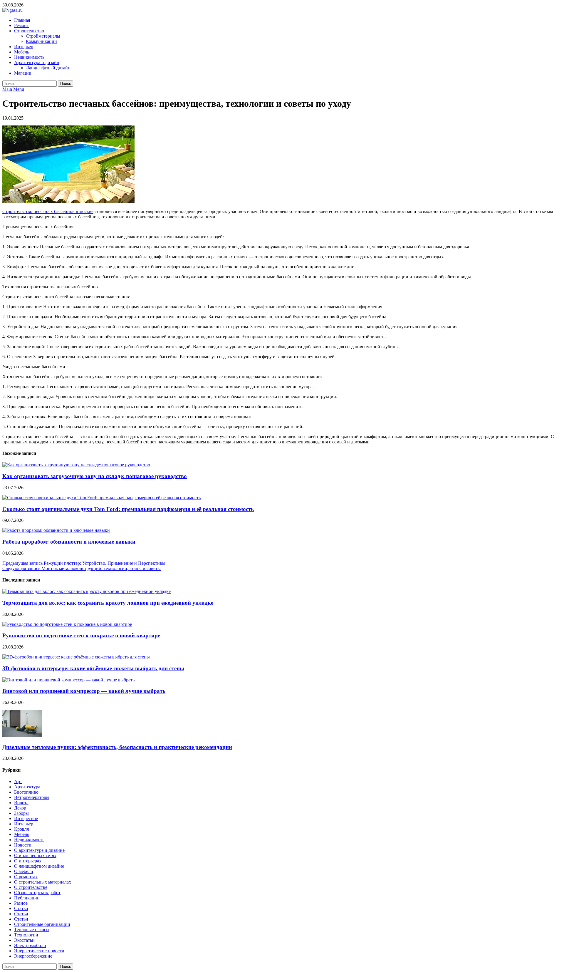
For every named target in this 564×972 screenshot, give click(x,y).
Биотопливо (26, 792)
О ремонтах (26, 876)
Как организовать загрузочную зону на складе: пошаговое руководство (94, 476)
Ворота (21, 802)
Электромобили (30, 945)
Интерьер (23, 46)
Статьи (21, 908)
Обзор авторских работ (37, 892)
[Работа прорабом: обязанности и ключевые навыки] (56, 530)
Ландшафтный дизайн (48, 67)
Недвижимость (29, 57)
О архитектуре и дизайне (39, 850)
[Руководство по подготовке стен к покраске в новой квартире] (67, 624)
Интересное (26, 818)
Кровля (21, 829)
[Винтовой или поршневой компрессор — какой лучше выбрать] (68, 679)
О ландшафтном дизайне (39, 866)
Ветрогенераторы (31, 797)
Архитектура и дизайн (36, 62)
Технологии (26, 934)
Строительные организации (42, 924)
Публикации (27, 897)
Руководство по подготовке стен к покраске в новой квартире (81, 635)
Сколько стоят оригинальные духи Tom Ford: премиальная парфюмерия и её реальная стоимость (128, 509)
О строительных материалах (42, 881)
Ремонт (21, 25)
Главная (22, 20)
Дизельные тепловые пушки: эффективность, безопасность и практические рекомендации (117, 747)
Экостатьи (24, 940)
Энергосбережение (33, 955)
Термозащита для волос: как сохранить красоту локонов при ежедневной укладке (107, 603)
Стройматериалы (43, 35)
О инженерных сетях (35, 855)
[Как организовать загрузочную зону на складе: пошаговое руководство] (76, 464)
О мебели (23, 871)
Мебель (21, 51)
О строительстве (30, 887)
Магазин (22, 73)
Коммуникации (41, 41)
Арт (18, 781)
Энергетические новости (39, 950)
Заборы (21, 813)
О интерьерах (27, 860)
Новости (22, 844)
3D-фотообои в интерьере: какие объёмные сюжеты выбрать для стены (93, 668)
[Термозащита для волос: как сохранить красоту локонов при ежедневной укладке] (86, 591)
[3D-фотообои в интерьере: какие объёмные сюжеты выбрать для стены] (76, 656)
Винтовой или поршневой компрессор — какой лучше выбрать (83, 691)
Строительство (29, 30)
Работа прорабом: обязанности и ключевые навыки (68, 542)
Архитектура (27, 786)
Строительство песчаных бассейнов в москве (47, 211)
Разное (21, 903)
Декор (20, 807)
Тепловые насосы (31, 929)
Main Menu (13, 89)
